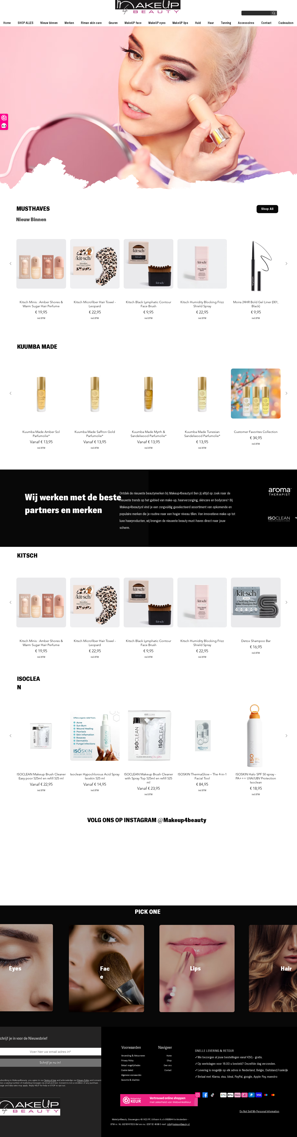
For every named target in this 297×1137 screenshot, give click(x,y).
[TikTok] (212, 1095)
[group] (148, 283)
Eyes (15, 969)
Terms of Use (50, 1080)
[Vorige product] (10, 263)
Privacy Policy (83, 1080)
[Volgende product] (286, 263)
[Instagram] (197, 1095)
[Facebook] (205, 1095)
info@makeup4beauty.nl (178, 1124)
